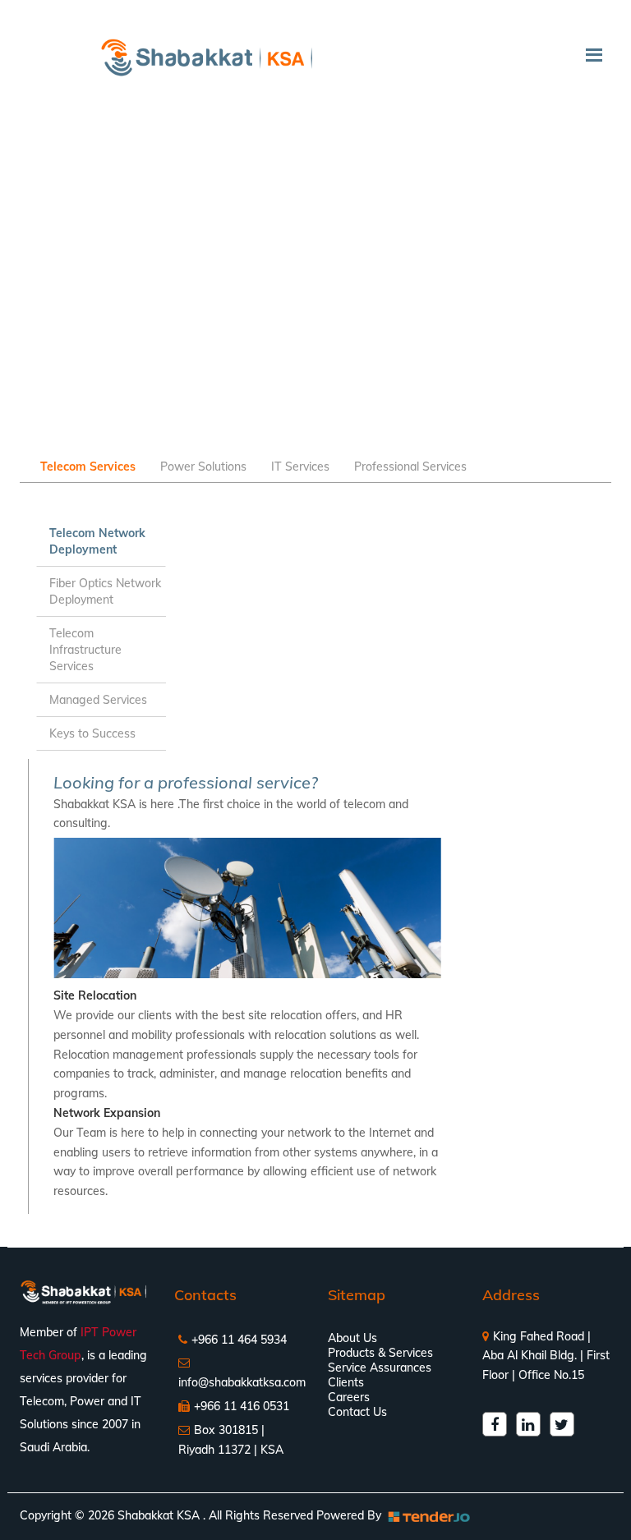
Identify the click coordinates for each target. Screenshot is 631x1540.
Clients (346, 1382)
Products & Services (380, 1352)
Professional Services (410, 466)
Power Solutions (203, 466)
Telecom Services (88, 466)
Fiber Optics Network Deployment (105, 591)
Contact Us (357, 1411)
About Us (352, 1338)
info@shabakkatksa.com (242, 1382)
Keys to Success (92, 733)
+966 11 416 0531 (241, 1406)
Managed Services (98, 699)
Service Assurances (379, 1367)
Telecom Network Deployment (97, 541)
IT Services (300, 466)
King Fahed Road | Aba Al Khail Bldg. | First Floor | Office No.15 (546, 1356)
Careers (349, 1397)
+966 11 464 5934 (239, 1339)
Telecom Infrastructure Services (85, 649)
